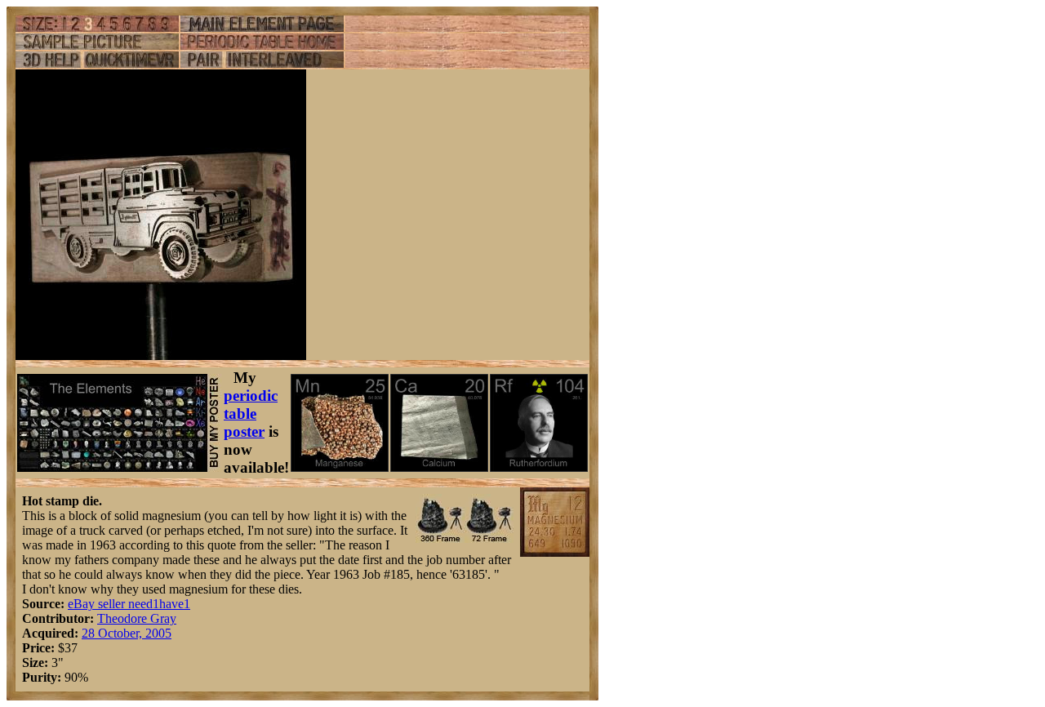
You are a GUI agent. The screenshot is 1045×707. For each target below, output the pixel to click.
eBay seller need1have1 (129, 604)
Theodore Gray (136, 618)
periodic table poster (251, 413)
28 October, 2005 (126, 633)
